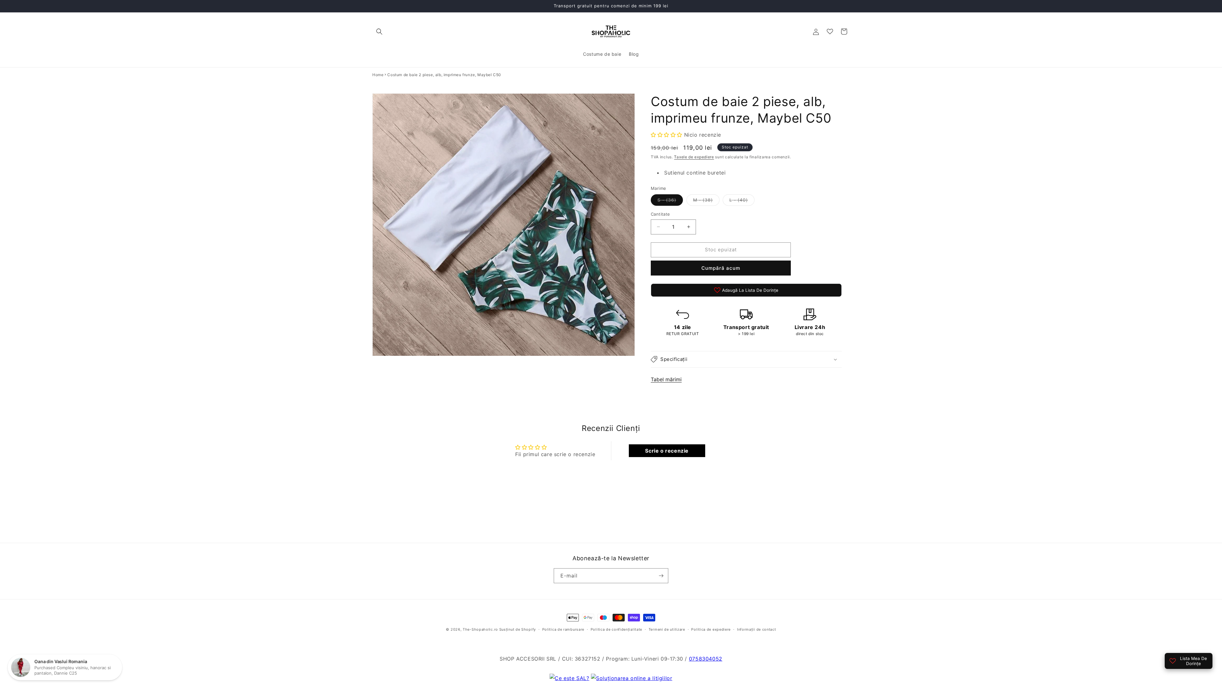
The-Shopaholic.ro (480, 629)
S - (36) (670, 201)
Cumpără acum (720, 268)
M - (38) (706, 201)
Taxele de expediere (694, 156)
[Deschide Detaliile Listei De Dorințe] (830, 32)
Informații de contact (756, 629)
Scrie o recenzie (667, 451)
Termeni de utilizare (667, 629)
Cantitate (660, 214)
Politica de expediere (711, 629)
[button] (379, 32)
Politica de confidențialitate (616, 629)
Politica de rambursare (563, 629)
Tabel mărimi (666, 379)
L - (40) (742, 201)
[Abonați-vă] (661, 575)
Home (377, 74)
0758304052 (705, 659)
